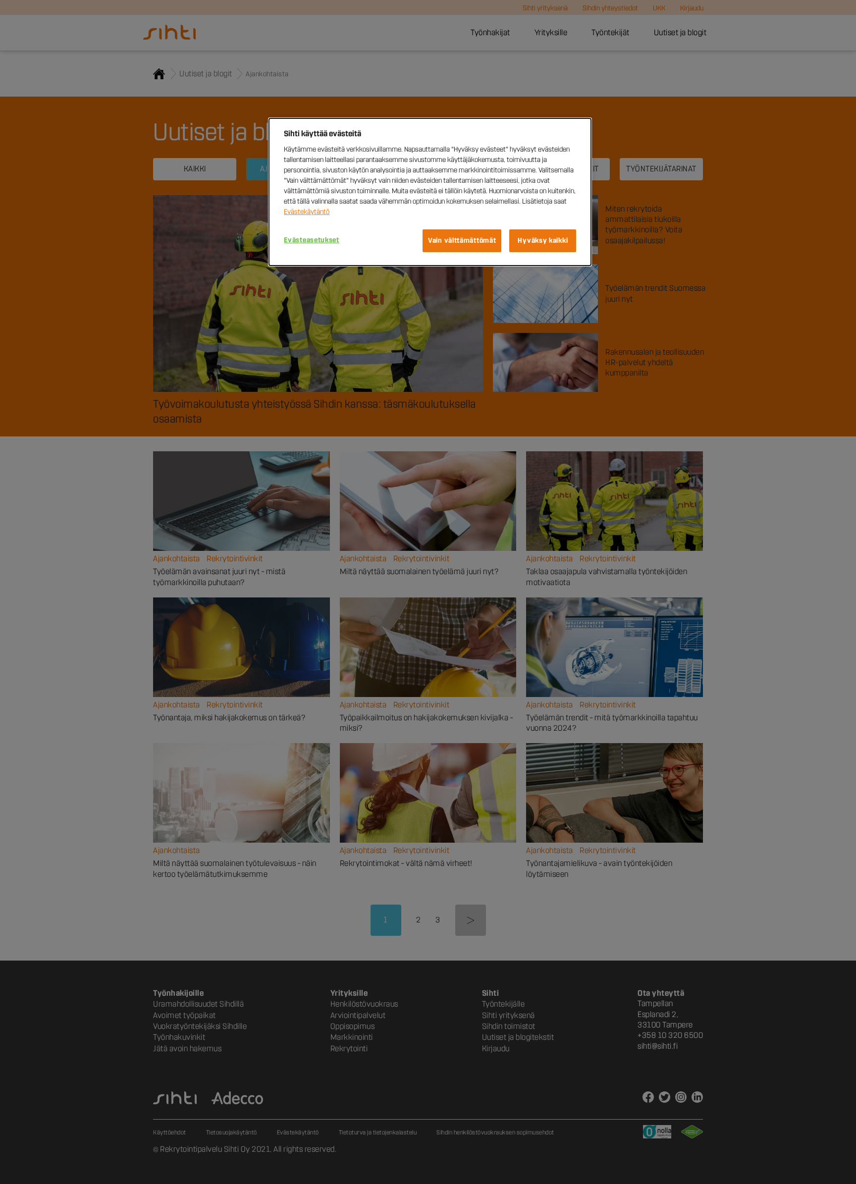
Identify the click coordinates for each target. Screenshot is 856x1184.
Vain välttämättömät (462, 240)
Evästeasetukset (311, 240)
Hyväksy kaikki (543, 240)
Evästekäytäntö (306, 212)
